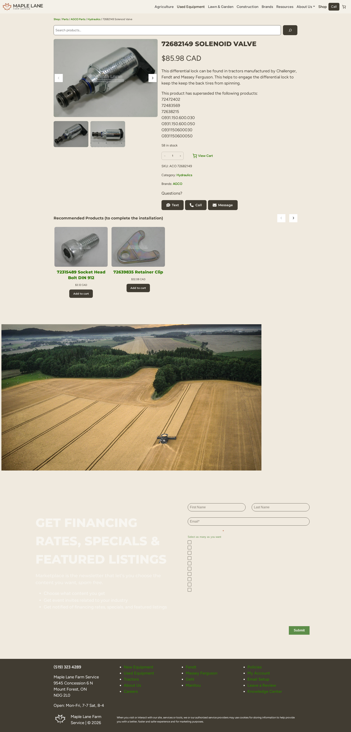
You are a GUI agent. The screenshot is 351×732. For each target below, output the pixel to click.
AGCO (177, 184)
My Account (258, 673)
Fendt (191, 667)
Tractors (131, 679)
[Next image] (152, 78)
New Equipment (138, 667)
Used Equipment (191, 6)
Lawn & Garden (220, 6)
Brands (267, 6)
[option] (107, 134)
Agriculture (164, 6)
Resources (284, 6)
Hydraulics (94, 19)
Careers (131, 691)
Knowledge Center (264, 691)
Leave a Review (261, 685)
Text (175, 205)
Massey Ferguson (201, 673)
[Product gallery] (106, 78)
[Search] (290, 30)
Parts (65, 19)
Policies (254, 667)
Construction (247, 6)
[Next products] (293, 218)
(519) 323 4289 (67, 667)
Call (334, 7)
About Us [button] (304, 6)
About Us (132, 685)
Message (225, 205)
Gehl (190, 679)
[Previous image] (59, 78)
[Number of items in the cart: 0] (344, 6)
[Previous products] (281, 218)
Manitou (193, 685)
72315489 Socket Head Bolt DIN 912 (81, 275)
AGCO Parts (78, 19)
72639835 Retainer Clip (138, 272)
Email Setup (258, 679)
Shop (322, 6)
